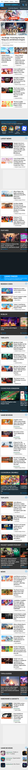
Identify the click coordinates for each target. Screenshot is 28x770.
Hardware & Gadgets (10, 699)
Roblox (11, 1)
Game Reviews (7, 415)
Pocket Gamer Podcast (11, 545)
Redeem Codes (7, 284)
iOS (2, 1)
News (16, 1)
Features (4, 230)
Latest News (6, 138)
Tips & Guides (6, 673)
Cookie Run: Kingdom (13, 8)
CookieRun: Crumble (9, 472)
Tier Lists (5, 338)
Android (6, 1)
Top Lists (4, 498)
